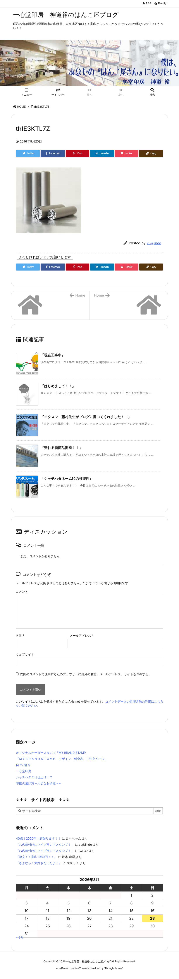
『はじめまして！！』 (58, 386)
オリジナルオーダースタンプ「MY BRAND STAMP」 (52, 752)
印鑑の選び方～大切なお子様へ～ (39, 783)
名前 (20, 635)
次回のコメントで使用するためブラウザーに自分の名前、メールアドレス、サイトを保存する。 (85, 674)
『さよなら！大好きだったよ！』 (39, 863)
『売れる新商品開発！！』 (62, 447)
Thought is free (113, 968)
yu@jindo (154, 243)
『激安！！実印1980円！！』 (36, 857)
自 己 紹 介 (23, 765)
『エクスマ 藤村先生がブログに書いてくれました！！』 (86, 417)
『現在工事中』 (53, 355)
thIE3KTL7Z (41, 106)
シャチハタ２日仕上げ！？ (34, 777)
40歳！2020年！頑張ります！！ (38, 838)
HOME (21, 106)
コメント (22, 591)
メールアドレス (81, 635)
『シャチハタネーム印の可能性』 (67, 478)
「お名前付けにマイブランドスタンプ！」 (45, 844)
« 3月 (20, 937)
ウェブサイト (25, 654)
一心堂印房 (23, 771)
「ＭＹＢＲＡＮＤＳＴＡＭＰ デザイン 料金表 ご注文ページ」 (62, 759)
